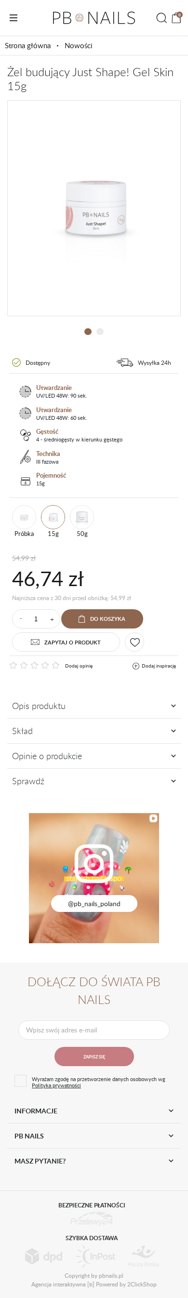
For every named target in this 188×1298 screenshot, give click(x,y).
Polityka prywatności (56, 1085)
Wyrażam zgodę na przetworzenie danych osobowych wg (98, 1082)
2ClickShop (142, 1284)
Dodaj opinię (79, 665)
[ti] (90, 1284)
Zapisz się (94, 1057)
